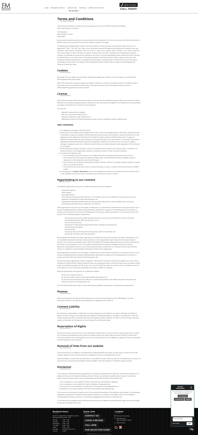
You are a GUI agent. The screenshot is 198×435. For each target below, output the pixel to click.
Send (189, 423)
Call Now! (188, 399)
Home (46, 8)
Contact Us (92, 416)
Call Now (90, 425)
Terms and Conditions (106, 434)
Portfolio (83, 8)
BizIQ (174, 423)
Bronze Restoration (96, 8)
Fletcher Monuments (89, 77)
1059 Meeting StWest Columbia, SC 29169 (123, 419)
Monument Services (58, 8)
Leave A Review (94, 420)
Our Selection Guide (97, 430)
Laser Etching (72, 8)
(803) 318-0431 (130, 5)
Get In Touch (73, 11)
